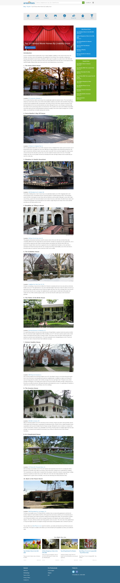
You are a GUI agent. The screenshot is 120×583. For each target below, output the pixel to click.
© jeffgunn (25, 94)
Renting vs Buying (81, 49)
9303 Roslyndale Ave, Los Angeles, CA (37, 511)
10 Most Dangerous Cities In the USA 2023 (85, 36)
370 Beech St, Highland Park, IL (35, 146)
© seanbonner (26, 417)
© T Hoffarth (26, 507)
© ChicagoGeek (26, 142)
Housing (82, 18)
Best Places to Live (37, 525)
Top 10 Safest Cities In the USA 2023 (85, 31)
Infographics (46, 18)
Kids (55, 18)
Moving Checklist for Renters (83, 53)
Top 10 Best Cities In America (83, 63)
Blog (25, 6)
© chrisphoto (26, 188)
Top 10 (28, 6)
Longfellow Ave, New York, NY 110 (36, 284)
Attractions (37, 18)
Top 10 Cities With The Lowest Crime (85, 67)
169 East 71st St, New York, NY (35, 238)
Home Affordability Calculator (84, 93)
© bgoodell (25, 326)
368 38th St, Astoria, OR (33, 421)
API (49, 575)
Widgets (50, 572)
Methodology (26, 572)
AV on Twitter (73, 572)
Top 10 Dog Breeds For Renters (84, 41)
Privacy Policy (27, 577)
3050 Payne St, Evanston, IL (34, 374)
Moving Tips (73, 18)
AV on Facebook (77, 572)
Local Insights (51, 570)
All (28, 18)
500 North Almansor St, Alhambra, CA (36, 330)
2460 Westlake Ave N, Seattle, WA (36, 192)
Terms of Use (27, 575)
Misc (65, 18)
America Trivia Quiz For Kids (83, 71)
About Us (26, 570)
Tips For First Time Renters (83, 45)
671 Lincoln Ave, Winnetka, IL (35, 98)
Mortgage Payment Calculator (84, 89)
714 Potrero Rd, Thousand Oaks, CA (36, 467)
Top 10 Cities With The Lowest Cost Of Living (86, 76)
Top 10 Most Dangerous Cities (84, 81)
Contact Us (26, 580)
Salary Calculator (81, 97)
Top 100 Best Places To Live (83, 85)
